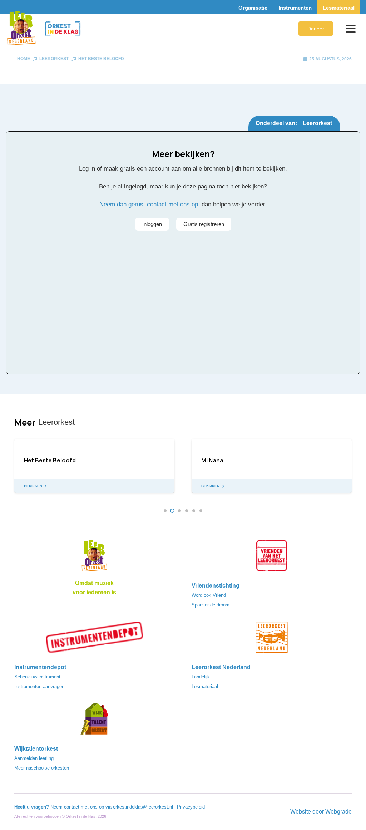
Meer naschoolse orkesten (41, 768)
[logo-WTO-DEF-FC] (94, 721)
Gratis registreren (203, 224)
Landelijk (201, 676)
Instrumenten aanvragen (39, 686)
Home (23, 58)
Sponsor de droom (210, 605)
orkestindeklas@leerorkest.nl (143, 807)
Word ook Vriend (209, 595)
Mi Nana (212, 460)
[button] (350, 29)
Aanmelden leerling (34, 758)
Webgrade (338, 812)
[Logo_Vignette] (21, 28)
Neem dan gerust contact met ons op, (149, 204)
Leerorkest (54, 58)
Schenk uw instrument (37, 676)
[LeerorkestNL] (272, 639)
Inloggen (152, 224)
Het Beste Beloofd (101, 58)
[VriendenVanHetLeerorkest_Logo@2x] (272, 558)
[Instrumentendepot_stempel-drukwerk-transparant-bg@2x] (94, 639)
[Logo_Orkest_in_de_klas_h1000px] (63, 29)
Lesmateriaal (205, 686)
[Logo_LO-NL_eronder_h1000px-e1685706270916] (94, 558)
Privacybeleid (191, 807)
